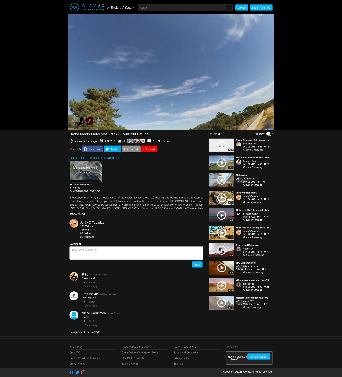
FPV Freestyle (92, 332)
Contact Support (259, 356)
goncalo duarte (250, 213)
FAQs (177, 347)
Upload (242, 7)
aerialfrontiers (249, 143)
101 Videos (86, 226)
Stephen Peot (249, 160)
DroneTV (74, 352)
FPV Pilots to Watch (133, 358)
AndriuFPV (248, 301)
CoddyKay (248, 248)
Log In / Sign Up (261, 7)
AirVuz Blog (75, 347)
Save (197, 264)
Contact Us (232, 347)
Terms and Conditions (186, 352)
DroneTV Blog (77, 363)
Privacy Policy (181, 358)
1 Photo (84, 229)
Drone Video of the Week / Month (140, 352)
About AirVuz (191, 347)
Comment (75, 244)
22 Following (87, 236)
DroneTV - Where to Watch (84, 358)
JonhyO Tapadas (92, 222)
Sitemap (178, 363)
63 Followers (87, 233)
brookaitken (249, 283)
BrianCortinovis (250, 266)
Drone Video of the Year (135, 347)
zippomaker (249, 178)
